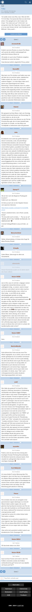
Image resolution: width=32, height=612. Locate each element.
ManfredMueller (16, 346)
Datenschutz (23, 589)
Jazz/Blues (12, 12)
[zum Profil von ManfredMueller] (2, 346)
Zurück (4, 39)
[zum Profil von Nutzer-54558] (2, 276)
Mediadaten (8, 592)
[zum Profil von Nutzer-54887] (2, 333)
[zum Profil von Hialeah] (2, 107)
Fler (2, 6)
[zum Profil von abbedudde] (2, 263)
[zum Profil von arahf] (2, 382)
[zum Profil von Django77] (2, 189)
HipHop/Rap (6, 12)
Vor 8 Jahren (16, 556)
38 (21, 185)
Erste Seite (1, 39)
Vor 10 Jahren (16, 47)
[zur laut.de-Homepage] (2, 2)
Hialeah (16, 107)
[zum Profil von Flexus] (2, 493)
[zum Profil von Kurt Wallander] (2, 468)
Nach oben (16, 585)
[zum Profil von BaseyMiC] (2, 69)
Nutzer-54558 (16, 276)
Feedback (23, 595)
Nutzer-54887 (16, 333)
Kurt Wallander (16, 468)
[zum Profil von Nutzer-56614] (2, 539)
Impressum (8, 589)
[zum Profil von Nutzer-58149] (2, 552)
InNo (16, 132)
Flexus (16, 493)
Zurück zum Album (16, 34)
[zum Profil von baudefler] (2, 446)
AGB (8, 595)
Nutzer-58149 (16, 552)
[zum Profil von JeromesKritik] (2, 44)
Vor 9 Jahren (16, 543)
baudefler (16, 446)
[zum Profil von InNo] (2, 132)
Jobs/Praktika (23, 592)
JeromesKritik (16, 44)
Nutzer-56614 (16, 539)
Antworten (16, 65)
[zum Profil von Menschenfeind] (2, 233)
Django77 (16, 189)
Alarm (11, 65)
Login (30, 2)
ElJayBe (16, 248)
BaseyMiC (16, 69)
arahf (16, 382)
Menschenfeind (16, 233)
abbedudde (16, 263)
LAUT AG (20, 605)
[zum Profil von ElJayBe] (2, 248)
